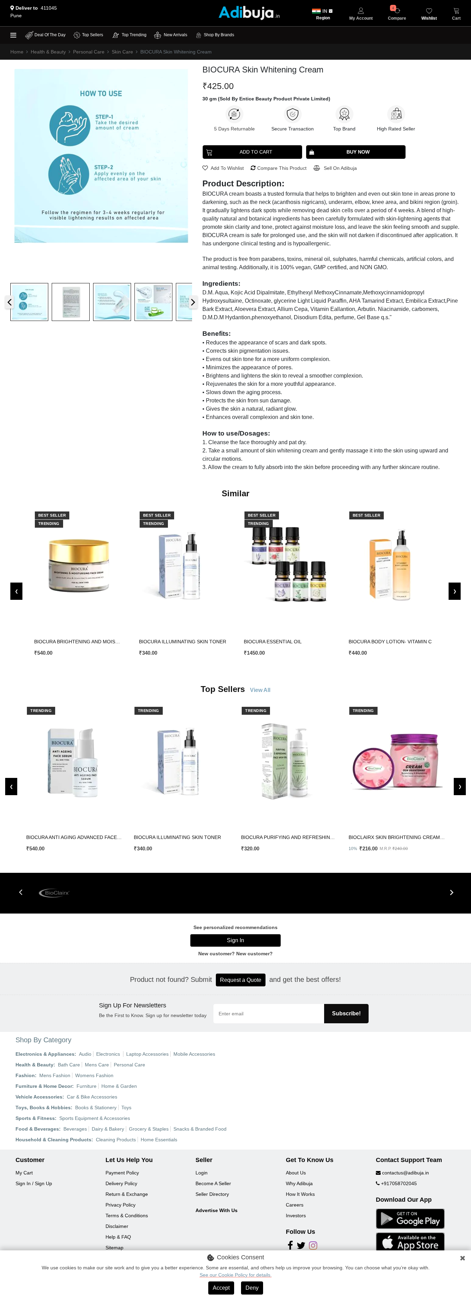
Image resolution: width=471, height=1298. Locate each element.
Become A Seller (213, 1183)
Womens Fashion (94, 1075)
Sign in (235, 940)
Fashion (25, 1075)
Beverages (75, 1129)
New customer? (254, 953)
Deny (252, 1288)
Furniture (87, 1086)
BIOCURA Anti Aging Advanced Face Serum (74, 837)
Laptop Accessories (147, 1054)
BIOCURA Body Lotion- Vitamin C (390, 641)
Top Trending (134, 34)
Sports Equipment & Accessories (94, 1118)
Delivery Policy (121, 1183)
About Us (296, 1172)
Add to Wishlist (227, 168)
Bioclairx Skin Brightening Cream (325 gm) (397, 837)
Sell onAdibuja (340, 168)
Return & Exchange (127, 1194)
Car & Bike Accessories (92, 1097)
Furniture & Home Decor (44, 1086)
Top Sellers (92, 34)
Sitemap (114, 1247)
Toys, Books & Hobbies (43, 1107)
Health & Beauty (48, 52)
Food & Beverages (37, 1129)
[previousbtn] (21, 893)
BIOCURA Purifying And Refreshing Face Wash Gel (289, 837)
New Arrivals (175, 34)
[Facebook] (290, 1247)
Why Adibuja (299, 1183)
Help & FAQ (118, 1237)
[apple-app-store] (410, 1242)
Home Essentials (159, 1139)
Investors (296, 1215)
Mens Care (97, 1064)
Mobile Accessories (194, 1054)
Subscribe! (346, 1013)
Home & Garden (119, 1086)
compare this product (282, 168)
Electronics (108, 1054)
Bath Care (69, 1064)
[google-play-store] (410, 1218)
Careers (294, 1205)
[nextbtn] (451, 893)
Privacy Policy (121, 1205)
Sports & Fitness (35, 1118)
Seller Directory (212, 1194)
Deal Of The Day (50, 34)
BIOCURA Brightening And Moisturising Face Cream (78, 641)
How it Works (300, 1194)
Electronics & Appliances (45, 1054)
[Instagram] (313, 1247)
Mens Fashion (54, 1075)
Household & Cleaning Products (53, 1139)
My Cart (24, 1172)
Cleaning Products (116, 1139)
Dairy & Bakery (108, 1129)
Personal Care (88, 52)
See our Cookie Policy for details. (236, 1275)
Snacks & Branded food (200, 1129)
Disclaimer (117, 1226)
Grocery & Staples (149, 1129)
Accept (221, 1288)
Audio (85, 1054)
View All (260, 690)
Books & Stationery (96, 1107)
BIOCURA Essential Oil (273, 641)
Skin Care (122, 52)
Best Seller (52, 515)
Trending (49, 523)
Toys (126, 1107)
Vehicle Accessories (39, 1097)
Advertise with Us (217, 1210)
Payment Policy (122, 1172)
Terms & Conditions (127, 1215)
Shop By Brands (219, 34)
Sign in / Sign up (34, 1183)
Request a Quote (240, 980)
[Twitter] (301, 1247)
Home (16, 52)
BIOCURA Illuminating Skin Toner (182, 641)
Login (202, 1172)
